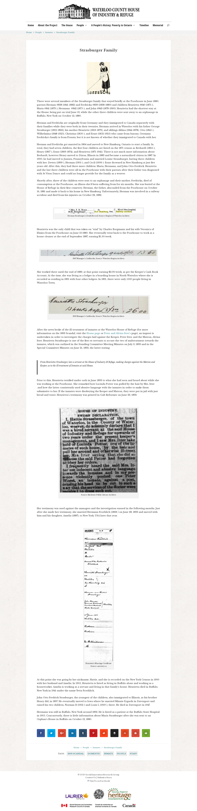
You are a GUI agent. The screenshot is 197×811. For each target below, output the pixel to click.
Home (31, 25)
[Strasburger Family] (98, 78)
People (80, 25)
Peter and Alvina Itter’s (117, 333)
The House (67, 25)
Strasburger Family (65, 32)
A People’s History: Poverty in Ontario (111, 25)
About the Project (47, 25)
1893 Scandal (76, 753)
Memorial (158, 25)
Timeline (144, 25)
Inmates (49, 32)
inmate (108, 753)
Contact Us (90, 777)
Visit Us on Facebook (99, 781)
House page (93, 333)
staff (133, 753)
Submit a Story (105, 777)
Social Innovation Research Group (102, 775)
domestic (94, 753)
